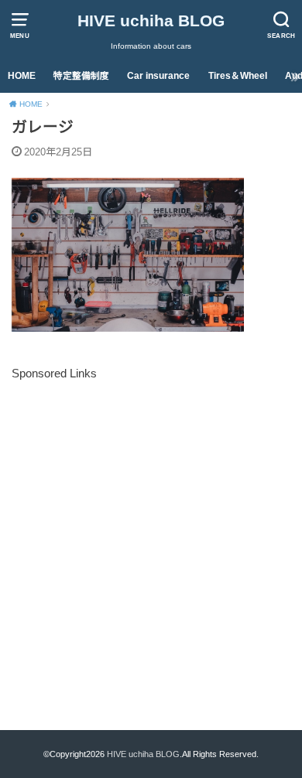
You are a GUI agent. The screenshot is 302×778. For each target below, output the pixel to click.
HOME (22, 75)
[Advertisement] (151, 535)
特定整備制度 (81, 75)
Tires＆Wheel (237, 75)
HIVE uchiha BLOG (151, 20)
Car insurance (158, 75)
